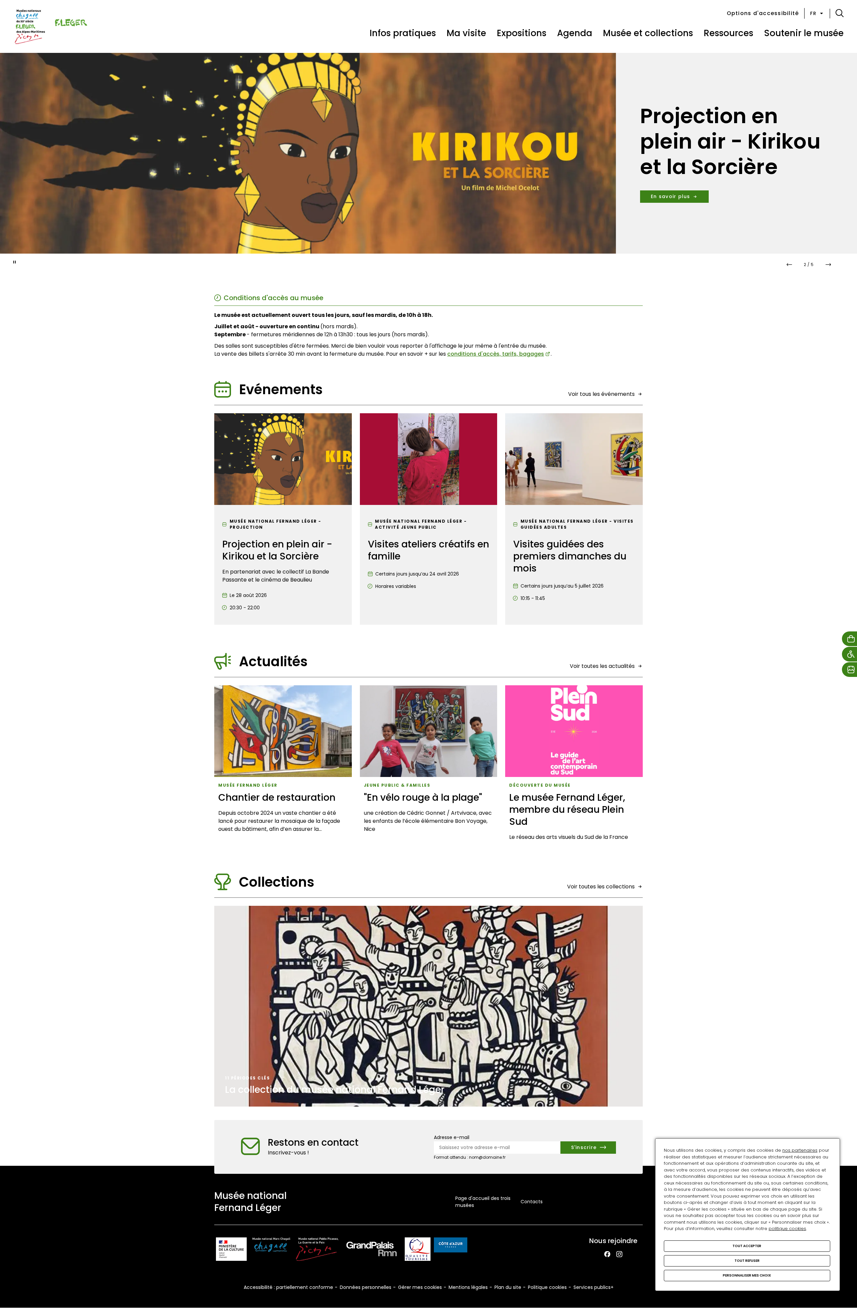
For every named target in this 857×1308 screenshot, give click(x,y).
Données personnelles (365, 1287)
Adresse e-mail (451, 1137)
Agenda (574, 33)
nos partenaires (799, 1150)
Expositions (521, 33)
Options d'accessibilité (763, 13)
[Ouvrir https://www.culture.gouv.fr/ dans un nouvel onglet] (231, 1250)
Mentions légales (468, 1287)
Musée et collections (648, 33)
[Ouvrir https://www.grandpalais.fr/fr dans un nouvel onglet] (371, 1250)
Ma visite (466, 33)
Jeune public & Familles (397, 785)
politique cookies (787, 1228)
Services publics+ (593, 1287)
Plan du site (507, 1287)
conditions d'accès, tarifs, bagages (495, 354)
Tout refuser (747, 1260)
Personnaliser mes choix (747, 1275)
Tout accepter (746, 1245)
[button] (840, 13)
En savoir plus (670, 183)
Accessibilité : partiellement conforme (288, 1287)
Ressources (728, 33)
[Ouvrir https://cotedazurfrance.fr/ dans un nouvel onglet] (450, 1246)
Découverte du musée (540, 785)
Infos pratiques (403, 33)
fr (813, 13)
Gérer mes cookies (420, 1287)
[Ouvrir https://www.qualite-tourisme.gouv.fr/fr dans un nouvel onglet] (418, 1250)
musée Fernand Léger (248, 785)
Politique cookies (547, 1287)
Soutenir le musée (804, 33)
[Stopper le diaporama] (14, 262)
